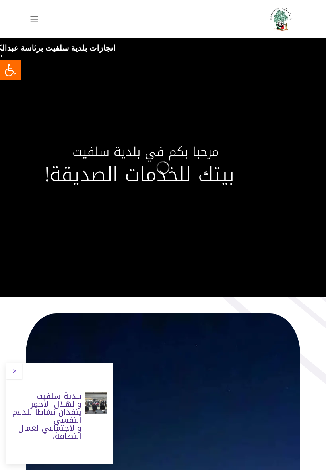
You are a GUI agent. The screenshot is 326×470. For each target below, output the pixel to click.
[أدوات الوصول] (10, 70)
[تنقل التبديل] (34, 19)
